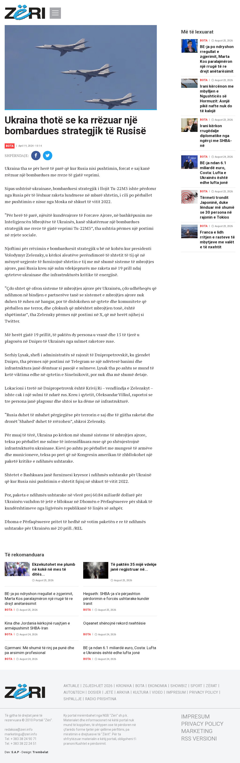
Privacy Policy (203, 692)
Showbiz (178, 686)
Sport (196, 686)
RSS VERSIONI (199, 738)
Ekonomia (157, 686)
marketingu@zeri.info (21, 734)
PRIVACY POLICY (202, 724)
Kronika (124, 686)
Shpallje (73, 699)
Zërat (211, 686)
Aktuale (71, 686)
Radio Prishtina (100, 699)
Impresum (176, 692)
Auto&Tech (74, 692)
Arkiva (123, 692)
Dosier (94, 692)
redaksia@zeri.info (19, 729)
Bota (9, 146)
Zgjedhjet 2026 (97, 686)
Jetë (109, 692)
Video (157, 692)
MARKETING (197, 731)
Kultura (140, 692)
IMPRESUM (195, 716)
